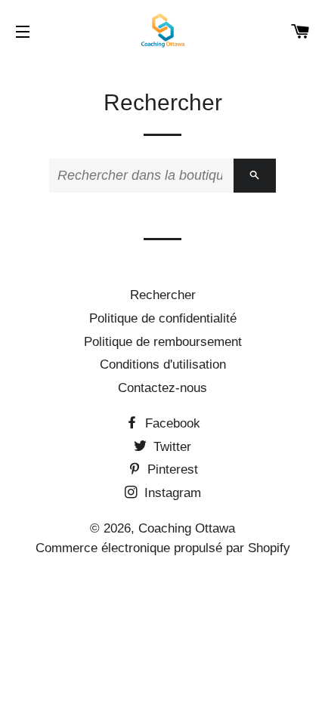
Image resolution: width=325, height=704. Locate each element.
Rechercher (163, 295)
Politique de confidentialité (163, 318)
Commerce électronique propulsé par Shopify (163, 548)
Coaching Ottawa (186, 528)
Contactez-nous (162, 388)
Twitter (170, 447)
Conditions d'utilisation (163, 364)
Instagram (171, 493)
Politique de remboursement (163, 342)
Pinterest (171, 469)
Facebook (170, 423)
